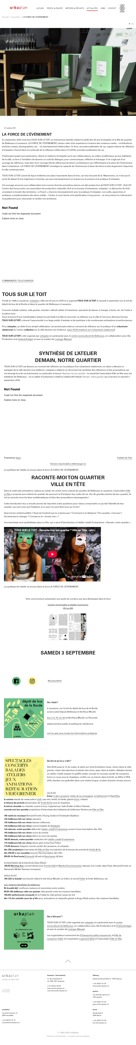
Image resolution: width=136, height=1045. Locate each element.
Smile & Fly (46, 803)
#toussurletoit (54, 681)
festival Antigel (25, 339)
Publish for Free (124, 457)
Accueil (40, 8)
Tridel (82, 879)
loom (76, 799)
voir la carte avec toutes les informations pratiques (72, 733)
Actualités (92, 8)
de (132, 23)
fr (129, 23)
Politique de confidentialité (56, 1036)
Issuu (18, 457)
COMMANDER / (10, 281)
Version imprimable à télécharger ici (68, 464)
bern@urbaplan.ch (100, 1023)
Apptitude (85, 1036)
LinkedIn (6, 990)
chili (39, 799)
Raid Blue (115, 796)
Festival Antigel (123, 926)
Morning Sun (17, 866)
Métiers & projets (74, 8)
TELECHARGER (25, 281)
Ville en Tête (98, 810)
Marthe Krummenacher (70, 866)
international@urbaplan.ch (57, 991)
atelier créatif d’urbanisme (55, 829)
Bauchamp (49, 856)
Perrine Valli (50, 866)
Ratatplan (55, 826)
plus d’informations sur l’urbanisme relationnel (91, 330)
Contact (112, 8)
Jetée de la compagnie (81, 796)
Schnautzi (29, 856)
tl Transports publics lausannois (95, 935)
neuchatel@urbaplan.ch (11, 1023)
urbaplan (34, 301)
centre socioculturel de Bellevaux (87, 336)
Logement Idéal (87, 939)
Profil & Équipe (55, 8)
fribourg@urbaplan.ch (101, 986)
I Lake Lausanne (61, 796)
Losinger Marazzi (63, 339)
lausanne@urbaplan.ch (55, 988)
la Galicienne (100, 796)
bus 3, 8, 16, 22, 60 (56, 718)
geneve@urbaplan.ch (101, 1004)
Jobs (102, 8)
